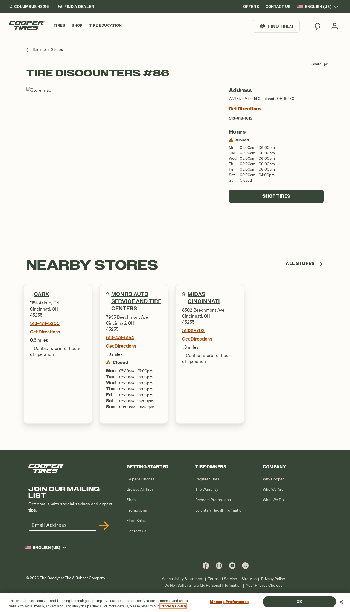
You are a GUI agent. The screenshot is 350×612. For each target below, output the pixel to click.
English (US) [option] (318, 6)
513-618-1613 (240, 118)
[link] (76, 6)
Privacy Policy (273, 578)
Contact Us (136, 531)
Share (316, 64)
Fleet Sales (136, 520)
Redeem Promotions (213, 500)
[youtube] (232, 565)
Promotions (137, 510)
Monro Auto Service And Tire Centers (136, 301)
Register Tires (207, 479)
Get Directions (245, 109)
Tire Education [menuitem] (105, 25)
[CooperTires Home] (27, 25)
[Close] (341, 602)
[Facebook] (206, 565)
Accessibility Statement (183, 578)
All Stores (301, 263)
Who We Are (273, 489)
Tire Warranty (206, 489)
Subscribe (103, 526)
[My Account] (334, 26)
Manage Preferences (229, 601)
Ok (299, 601)
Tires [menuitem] (59, 25)
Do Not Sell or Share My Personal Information (203, 585)
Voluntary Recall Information (219, 510)
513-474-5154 (120, 337)
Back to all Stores (48, 49)
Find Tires (280, 26)
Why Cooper (273, 479)
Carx (41, 294)
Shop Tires (276, 196)
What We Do (273, 500)
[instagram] (219, 565)
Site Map (249, 578)
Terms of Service (222, 578)
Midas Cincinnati (204, 298)
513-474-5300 (45, 323)
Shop (131, 500)
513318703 (193, 330)
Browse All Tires (140, 489)
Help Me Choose (141, 479)
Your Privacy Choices (264, 585)
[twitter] (245, 565)
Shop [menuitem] (77, 25)
